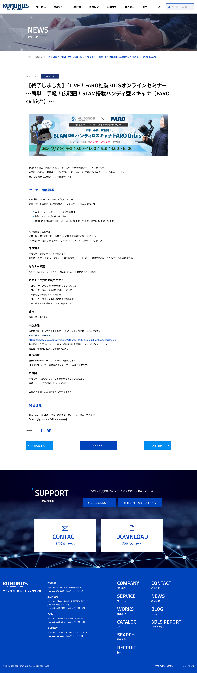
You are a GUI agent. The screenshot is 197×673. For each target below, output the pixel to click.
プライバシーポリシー (165, 666)
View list (98, 445)
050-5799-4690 (58, 608)
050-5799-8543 (58, 621)
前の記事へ (39, 445)
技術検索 (76, 6)
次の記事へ (157, 445)
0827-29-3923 (58, 635)
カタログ (94, 6)
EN (159, 6)
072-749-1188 (58, 590)
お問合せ (112, 6)
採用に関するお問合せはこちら (140, 502)
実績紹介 (59, 6)
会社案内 (129, 6)
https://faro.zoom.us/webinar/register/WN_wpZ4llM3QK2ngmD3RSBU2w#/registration (72, 339)
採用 (144, 6)
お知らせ (39, 57)
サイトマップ (188, 666)
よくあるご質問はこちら (99, 502)
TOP (29, 56)
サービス (41, 6)
